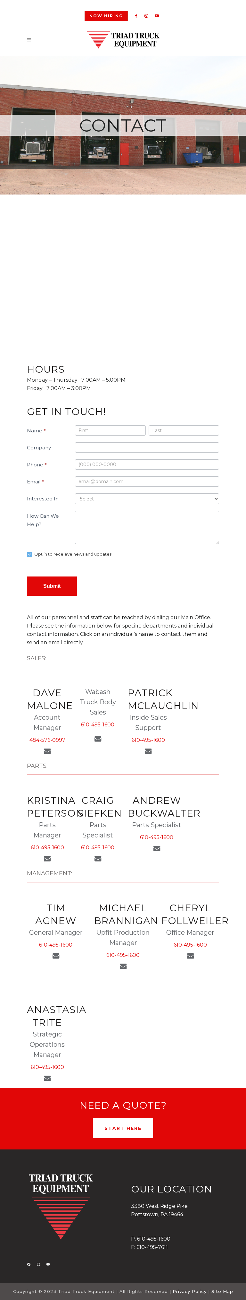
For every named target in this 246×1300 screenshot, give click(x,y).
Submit (52, 586)
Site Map (222, 1291)
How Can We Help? (43, 520)
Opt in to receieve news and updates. (72, 554)
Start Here (123, 1128)
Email (35, 482)
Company (39, 448)
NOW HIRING (106, 15)
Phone (37, 465)
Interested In (43, 499)
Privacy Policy (190, 1291)
